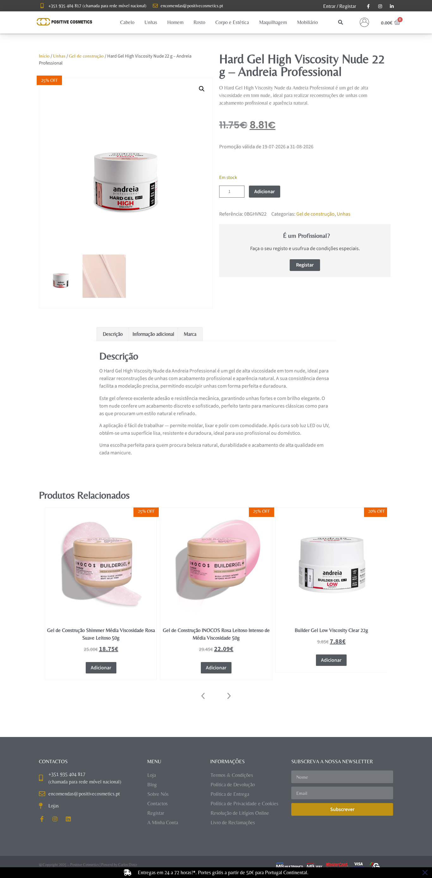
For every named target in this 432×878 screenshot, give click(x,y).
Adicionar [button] (101, 667)
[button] (127, 22)
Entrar (329, 6)
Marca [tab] (190, 334)
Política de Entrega (230, 794)
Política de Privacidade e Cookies (244, 804)
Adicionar (264, 191)
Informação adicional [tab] (153, 334)
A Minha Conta (162, 823)
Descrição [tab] (113, 334)
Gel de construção (86, 55)
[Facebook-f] (42, 819)
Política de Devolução (233, 785)
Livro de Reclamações (233, 823)
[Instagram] (55, 819)
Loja (151, 775)
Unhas (59, 55)
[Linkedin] (68, 819)
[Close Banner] (425, 872)
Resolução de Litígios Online (240, 813)
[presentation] (203, 696)
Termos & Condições (232, 775)
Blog (152, 785)
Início (44, 55)
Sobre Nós (158, 794)
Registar (347, 6)
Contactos (157, 804)
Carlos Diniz (127, 865)
